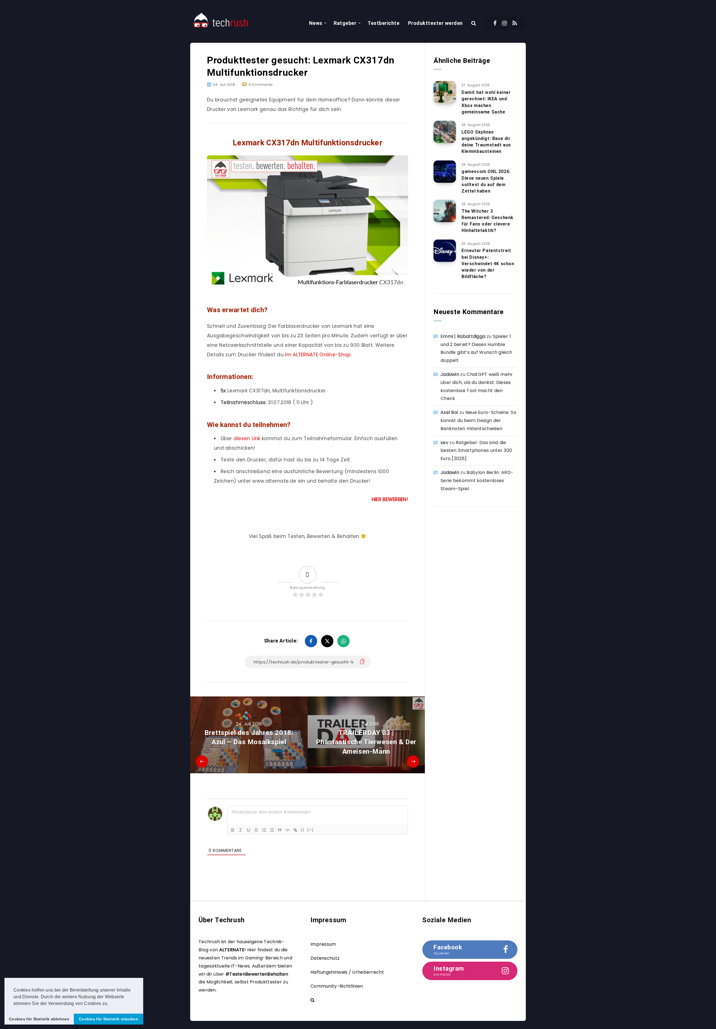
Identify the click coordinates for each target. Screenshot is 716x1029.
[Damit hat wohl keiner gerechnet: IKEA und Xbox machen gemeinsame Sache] (445, 92)
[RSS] (514, 23)
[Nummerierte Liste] (264, 830)
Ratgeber (345, 23)
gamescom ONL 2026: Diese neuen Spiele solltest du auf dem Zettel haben (485, 181)
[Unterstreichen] (248, 830)
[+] (310, 830)
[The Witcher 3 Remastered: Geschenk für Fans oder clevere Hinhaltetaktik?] (445, 211)
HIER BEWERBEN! (390, 499)
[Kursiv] (240, 830)
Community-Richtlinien (336, 986)
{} (303, 830)
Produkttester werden (435, 23)
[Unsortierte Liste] (272, 830)
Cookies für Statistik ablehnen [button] (39, 1019)
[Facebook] (494, 23)
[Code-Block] (287, 830)
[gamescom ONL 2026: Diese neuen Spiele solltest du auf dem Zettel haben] (445, 171)
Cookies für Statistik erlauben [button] (108, 1019)
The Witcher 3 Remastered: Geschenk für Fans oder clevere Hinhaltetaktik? (487, 220)
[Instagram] (504, 23)
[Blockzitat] (280, 830)
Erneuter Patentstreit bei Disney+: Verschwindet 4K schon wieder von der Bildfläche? (487, 263)
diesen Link (247, 438)
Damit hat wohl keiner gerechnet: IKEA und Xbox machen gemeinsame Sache (486, 102)
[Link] (295, 830)
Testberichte (383, 23)
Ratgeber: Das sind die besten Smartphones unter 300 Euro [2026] (476, 450)
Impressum (323, 944)
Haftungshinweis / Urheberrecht (347, 972)
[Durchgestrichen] (256, 830)
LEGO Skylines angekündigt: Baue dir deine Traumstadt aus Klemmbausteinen (486, 141)
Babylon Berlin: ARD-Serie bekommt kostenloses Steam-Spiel (477, 480)
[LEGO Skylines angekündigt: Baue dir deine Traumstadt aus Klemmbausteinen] (445, 132)
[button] (110, 1004)
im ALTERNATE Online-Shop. (318, 354)
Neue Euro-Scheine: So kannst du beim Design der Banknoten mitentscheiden (478, 420)
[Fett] (233, 830)
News (315, 23)
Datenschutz (325, 958)
